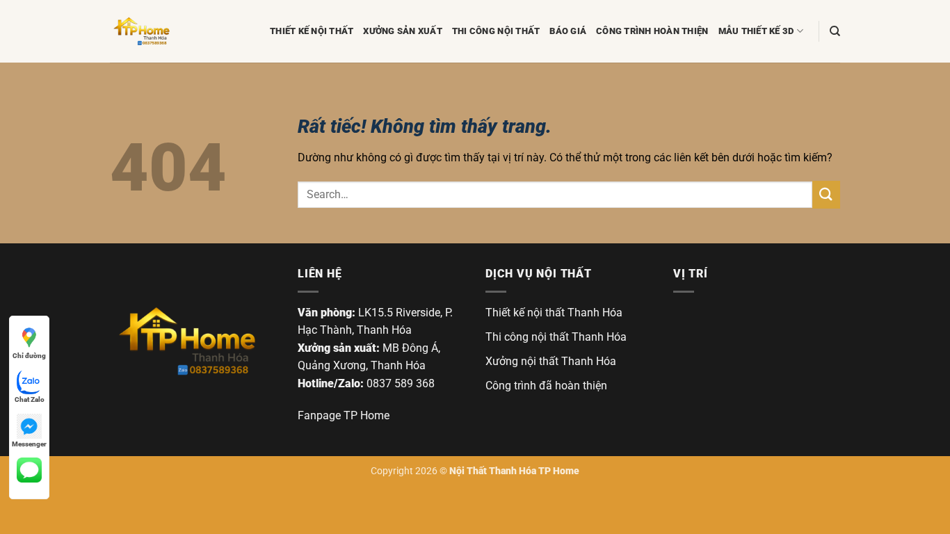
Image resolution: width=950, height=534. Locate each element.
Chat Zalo (30, 399)
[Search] (835, 31)
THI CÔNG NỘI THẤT (496, 31)
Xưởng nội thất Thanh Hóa (550, 361)
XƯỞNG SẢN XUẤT (402, 31)
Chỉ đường (29, 355)
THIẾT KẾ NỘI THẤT (311, 31)
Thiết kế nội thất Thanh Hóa (553, 312)
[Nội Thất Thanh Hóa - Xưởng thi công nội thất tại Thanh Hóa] (179, 31)
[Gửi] (826, 194)
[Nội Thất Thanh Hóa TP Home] (186, 341)
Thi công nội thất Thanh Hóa (556, 336)
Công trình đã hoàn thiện (546, 385)
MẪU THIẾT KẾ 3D (756, 31)
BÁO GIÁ (567, 31)
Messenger (29, 444)
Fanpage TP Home (343, 415)
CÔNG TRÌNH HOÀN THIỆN (652, 31)
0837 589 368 (401, 383)
